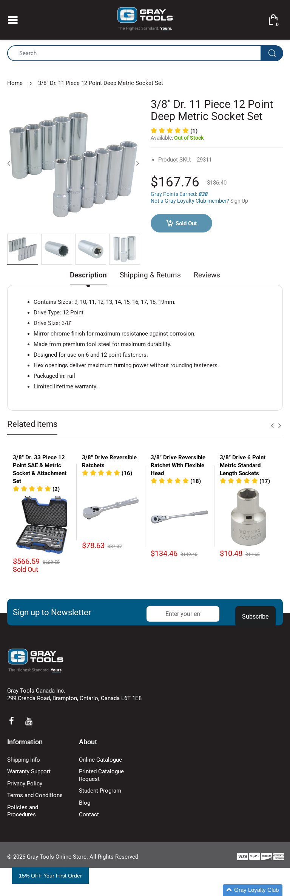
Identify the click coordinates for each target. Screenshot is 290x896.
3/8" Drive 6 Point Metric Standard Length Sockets (242, 465)
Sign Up (239, 201)
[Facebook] (11, 721)
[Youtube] (29, 721)
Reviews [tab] (207, 275)
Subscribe (255, 616)
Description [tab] (88, 275)
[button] (36, 489)
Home (15, 83)
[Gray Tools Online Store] (145, 19)
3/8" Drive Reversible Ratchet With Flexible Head (178, 465)
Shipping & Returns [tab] (150, 275)
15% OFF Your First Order (50, 876)
